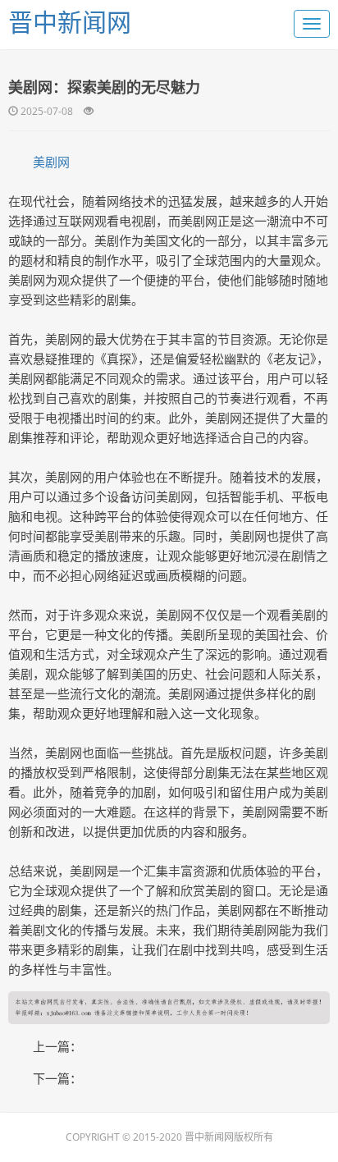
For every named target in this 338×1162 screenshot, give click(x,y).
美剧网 (51, 161)
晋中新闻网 (69, 22)
